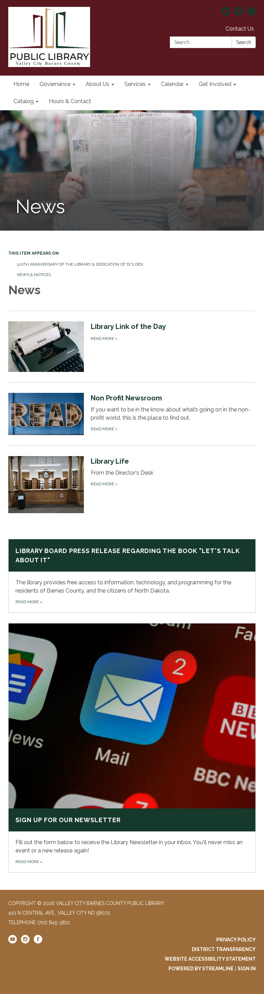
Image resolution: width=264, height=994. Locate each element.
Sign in (247, 968)
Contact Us (240, 28)
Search (243, 42)
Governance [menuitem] (55, 84)
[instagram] (238, 13)
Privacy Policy (236, 939)
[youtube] (226, 13)
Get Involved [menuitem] (215, 84)
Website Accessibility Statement (210, 959)
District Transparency (224, 949)
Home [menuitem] (21, 84)
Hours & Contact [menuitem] (70, 101)
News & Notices (34, 274)
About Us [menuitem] (97, 84)
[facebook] (251, 13)
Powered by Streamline (201, 968)
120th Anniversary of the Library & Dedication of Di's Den (80, 264)
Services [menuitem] (135, 84)
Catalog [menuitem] (23, 101)
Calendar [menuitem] (172, 84)
